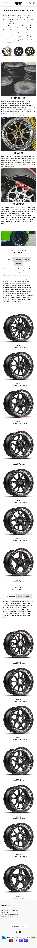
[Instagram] (17, 932)
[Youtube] (20, 932)
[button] (2, 3)
